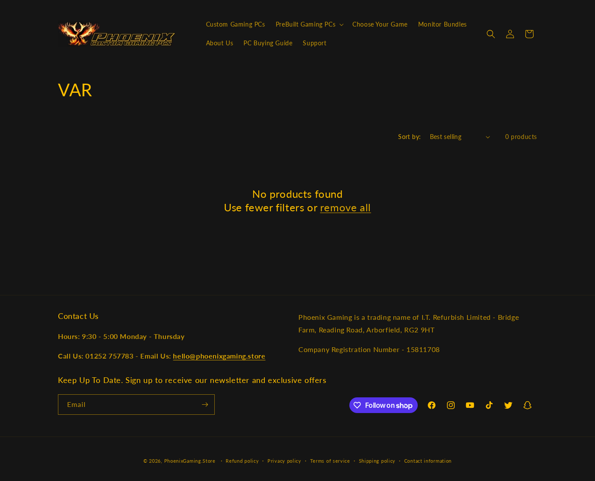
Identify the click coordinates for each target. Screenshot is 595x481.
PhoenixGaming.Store (190, 461)
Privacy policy (284, 461)
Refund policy (242, 461)
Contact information (428, 461)
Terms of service (330, 461)
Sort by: (409, 136)
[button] (308, 24)
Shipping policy (377, 461)
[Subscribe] (204, 404)
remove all (345, 207)
